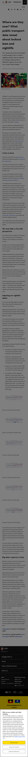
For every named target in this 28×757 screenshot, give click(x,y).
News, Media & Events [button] (9, 666)
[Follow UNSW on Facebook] (15, 9)
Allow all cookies (14, 742)
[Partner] (16, 2)
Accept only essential (14, 747)
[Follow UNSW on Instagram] (11, 9)
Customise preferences (14, 751)
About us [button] (5, 670)
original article (18, 636)
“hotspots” (16, 122)
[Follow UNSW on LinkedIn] (8, 9)
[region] (14, 733)
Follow (23, 7)
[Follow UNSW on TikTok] (21, 9)
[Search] (25, 2)
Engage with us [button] (7, 657)
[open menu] (3, 2)
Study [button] (4, 661)
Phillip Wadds (5, 629)
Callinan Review (19, 157)
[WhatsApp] (24, 9)
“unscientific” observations (9, 215)
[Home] (8, 2)
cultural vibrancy (18, 141)
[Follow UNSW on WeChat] (18, 9)
